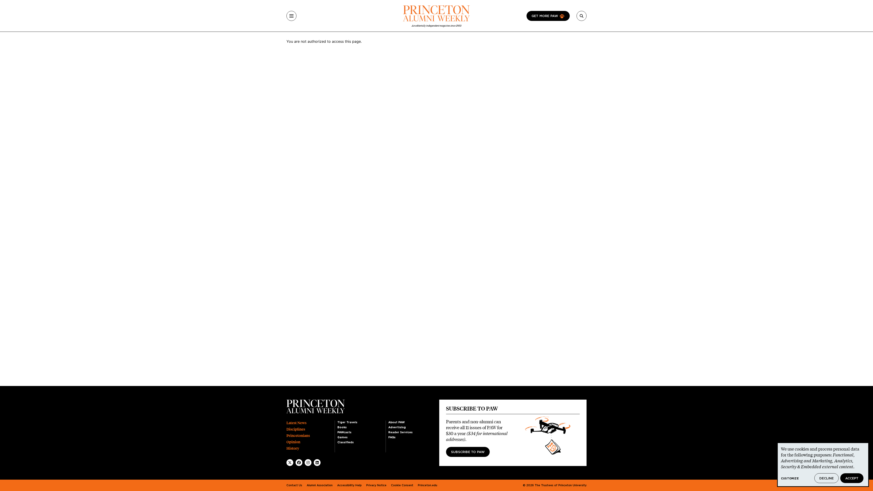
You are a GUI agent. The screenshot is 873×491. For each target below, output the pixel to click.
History (292, 448)
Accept (851, 478)
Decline (826, 478)
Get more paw (545, 16)
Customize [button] (790, 478)
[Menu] (291, 16)
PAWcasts (344, 432)
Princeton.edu (427, 485)
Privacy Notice (376, 485)
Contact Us (294, 485)
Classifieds (345, 442)
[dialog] (823, 464)
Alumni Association (320, 485)
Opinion (293, 442)
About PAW (396, 422)
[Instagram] (308, 462)
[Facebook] (299, 462)
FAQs (392, 437)
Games (342, 437)
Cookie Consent (402, 485)
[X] (290, 462)
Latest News (296, 423)
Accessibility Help (349, 485)
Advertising (397, 427)
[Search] (582, 16)
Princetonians (298, 435)
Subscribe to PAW (468, 452)
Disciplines (295, 429)
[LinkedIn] (317, 462)
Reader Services (400, 432)
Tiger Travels (347, 422)
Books (342, 427)
